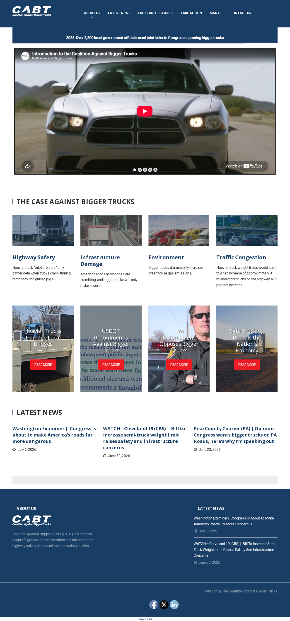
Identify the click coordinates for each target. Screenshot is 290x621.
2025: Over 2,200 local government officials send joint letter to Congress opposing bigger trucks (145, 38)
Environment (166, 257)
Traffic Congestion (241, 257)
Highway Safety (33, 257)
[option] (54, 439)
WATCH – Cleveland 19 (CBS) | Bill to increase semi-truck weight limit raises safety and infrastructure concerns (144, 438)
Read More (43, 364)
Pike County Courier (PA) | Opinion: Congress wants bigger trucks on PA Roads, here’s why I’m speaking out (235, 434)
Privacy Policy (145, 619)
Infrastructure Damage (100, 260)
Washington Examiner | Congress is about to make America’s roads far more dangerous (54, 434)
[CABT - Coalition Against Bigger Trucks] (31, 11)
